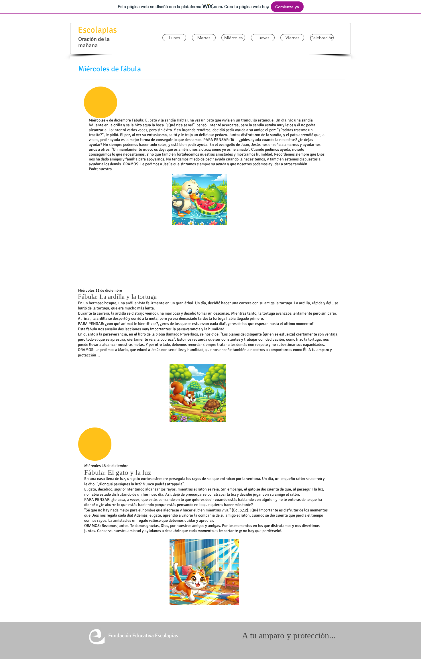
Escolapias (97, 30)
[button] (174, 37)
